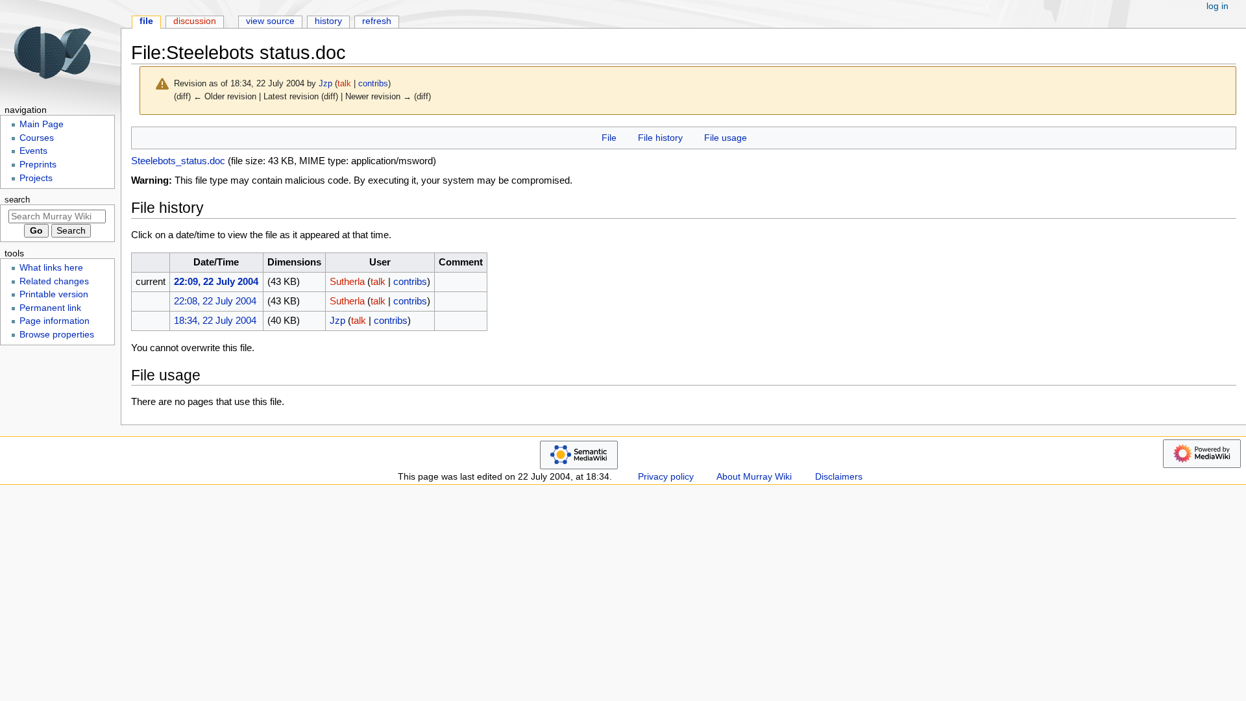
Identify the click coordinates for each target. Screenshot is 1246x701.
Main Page (41, 124)
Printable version (53, 294)
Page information (54, 321)
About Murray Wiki (754, 477)
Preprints (37, 164)
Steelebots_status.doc (178, 160)
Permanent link (50, 308)
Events (33, 151)
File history (660, 137)
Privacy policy (666, 477)
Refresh (376, 21)
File (609, 137)
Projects (36, 178)
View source (270, 21)
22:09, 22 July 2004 (216, 281)
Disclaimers (838, 477)
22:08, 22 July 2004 (215, 300)
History (328, 21)
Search (17, 199)
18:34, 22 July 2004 (215, 320)
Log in (1217, 6)
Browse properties (56, 334)
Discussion (194, 21)
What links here (51, 268)
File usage (725, 137)
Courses (36, 138)
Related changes (54, 281)
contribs (373, 83)
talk (344, 83)
